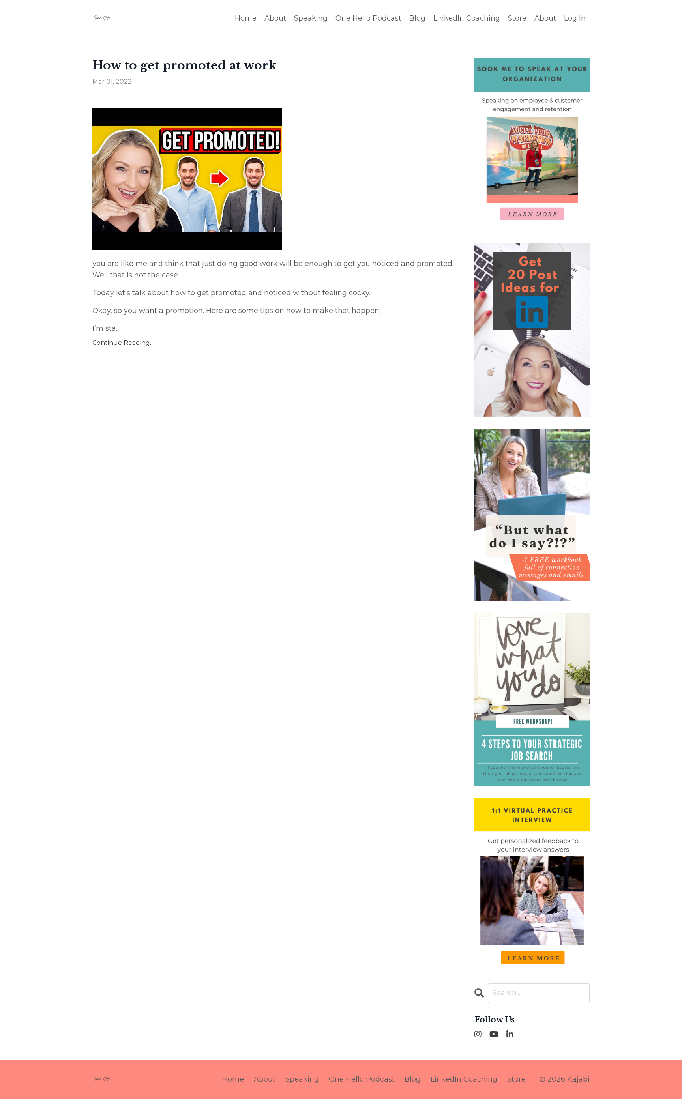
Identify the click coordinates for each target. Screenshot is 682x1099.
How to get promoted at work (184, 65)
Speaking (311, 18)
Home (246, 18)
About (275, 18)
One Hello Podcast (368, 18)
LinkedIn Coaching (466, 18)
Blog (417, 18)
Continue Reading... (123, 342)
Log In (575, 18)
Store (517, 18)
